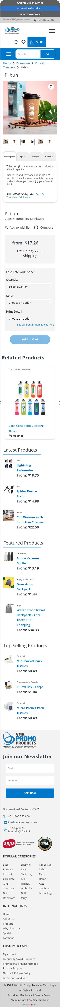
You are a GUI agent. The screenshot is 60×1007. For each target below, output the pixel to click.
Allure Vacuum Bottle (28, 560)
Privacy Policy (42, 995)
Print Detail (14, 311)
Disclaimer (26, 995)
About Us (8, 918)
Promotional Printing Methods (20, 963)
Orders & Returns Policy (16, 973)
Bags (5, 864)
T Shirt (42, 869)
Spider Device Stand (27, 493)
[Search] (47, 54)
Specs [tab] (23, 156)
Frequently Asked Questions (19, 959)
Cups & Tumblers (17, 219)
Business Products (8, 872)
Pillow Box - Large (30, 687)
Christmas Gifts (8, 891)
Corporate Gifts (8, 881)
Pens (23, 869)
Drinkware (23, 63)
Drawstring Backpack (25, 586)
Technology (45, 893)
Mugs (24, 897)
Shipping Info (18, 1000)
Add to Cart (30, 339)
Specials (7, 933)
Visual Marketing (45, 985)
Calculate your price (20, 272)
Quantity (12, 280)
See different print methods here (35, 324)
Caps (41, 874)
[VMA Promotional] (12, 30)
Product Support (12, 968)
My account (9, 954)
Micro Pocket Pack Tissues (30, 710)
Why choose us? (12, 928)
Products (8, 923)
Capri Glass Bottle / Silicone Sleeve (26, 428)
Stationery (27, 874)
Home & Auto (43, 881)
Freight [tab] (35, 156)
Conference (45, 888)
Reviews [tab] (49, 156)
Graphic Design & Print (30, 2)
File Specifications (39, 1000)
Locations (8, 938)
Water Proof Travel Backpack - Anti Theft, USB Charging (31, 617)
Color (10, 296)
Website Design (23, 985)
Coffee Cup (45, 864)
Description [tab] (9, 156)
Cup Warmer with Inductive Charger (30, 519)
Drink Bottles (14, 369)
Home (7, 63)
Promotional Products (30, 8)
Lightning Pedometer (25, 467)
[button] (52, 31)
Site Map (13, 995)
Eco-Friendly (25, 881)
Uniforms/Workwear (30, 14)
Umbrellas (27, 888)
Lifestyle (25, 864)
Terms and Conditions (15, 978)
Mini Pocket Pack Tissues (29, 663)
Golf (23, 893)
